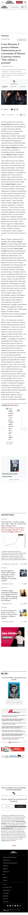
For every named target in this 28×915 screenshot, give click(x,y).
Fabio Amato (14, 564)
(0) (26, 621)
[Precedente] (3, 429)
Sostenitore (9, 442)
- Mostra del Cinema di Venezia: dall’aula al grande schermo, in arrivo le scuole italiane (12, 727)
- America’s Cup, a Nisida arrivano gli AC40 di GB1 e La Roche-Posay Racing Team (14, 723)
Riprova (14, 845)
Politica (5, 36)
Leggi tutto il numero (14, 702)
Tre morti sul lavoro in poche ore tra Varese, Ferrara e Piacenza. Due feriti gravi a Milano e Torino (9, 614)
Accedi (7, 806)
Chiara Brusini (5, 564)
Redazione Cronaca (7, 583)
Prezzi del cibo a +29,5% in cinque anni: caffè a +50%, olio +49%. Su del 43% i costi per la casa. (13, 524)
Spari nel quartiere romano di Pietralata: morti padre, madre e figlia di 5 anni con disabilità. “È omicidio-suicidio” (9, 575)
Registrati (20, 806)
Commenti (6, 109)
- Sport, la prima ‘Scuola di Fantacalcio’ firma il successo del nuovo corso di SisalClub (13, 738)
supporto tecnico (5, 840)
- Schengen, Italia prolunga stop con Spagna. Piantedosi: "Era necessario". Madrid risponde (13, 720)
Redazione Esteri (6, 603)
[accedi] (25, 2)
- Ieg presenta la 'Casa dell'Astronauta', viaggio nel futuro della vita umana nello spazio (14, 716)
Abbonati (19, 2)
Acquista (14, 479)
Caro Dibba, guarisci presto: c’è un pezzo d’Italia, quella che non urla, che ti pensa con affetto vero (11, 424)
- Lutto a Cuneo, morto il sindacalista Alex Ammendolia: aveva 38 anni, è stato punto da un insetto (13, 731)
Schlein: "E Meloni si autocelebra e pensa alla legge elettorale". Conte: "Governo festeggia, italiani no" (13, 530)
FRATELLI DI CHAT (10, 474)
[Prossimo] (25, 429)
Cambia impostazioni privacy (10, 863)
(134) (26, 564)
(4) (11, 443)
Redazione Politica (7, 66)
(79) (26, 603)
